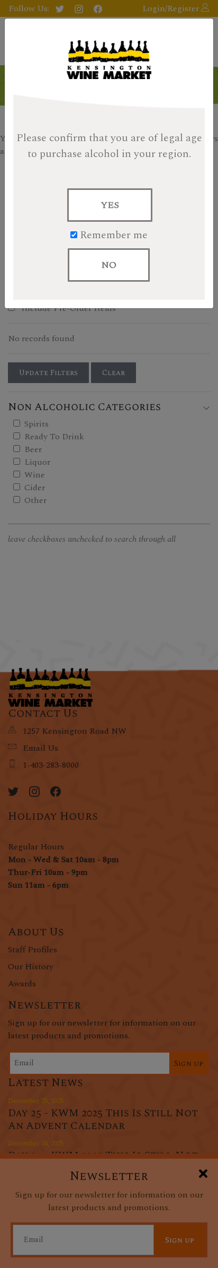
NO (108, 265)
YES (110, 205)
